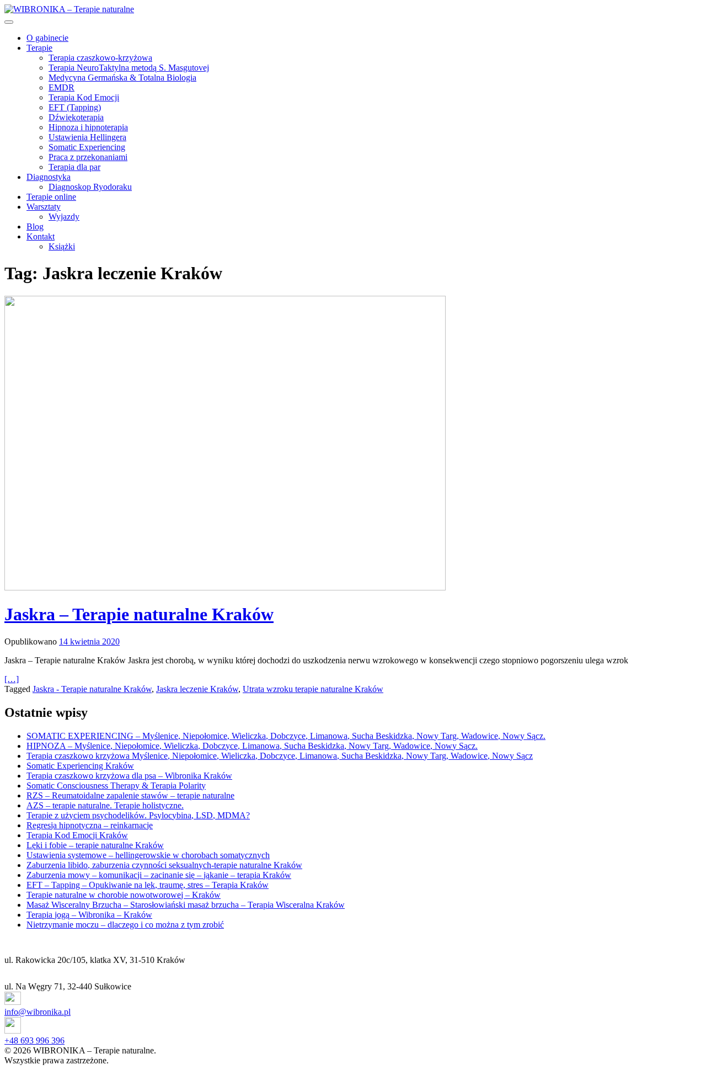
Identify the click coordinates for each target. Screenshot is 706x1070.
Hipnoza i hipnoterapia (88, 127)
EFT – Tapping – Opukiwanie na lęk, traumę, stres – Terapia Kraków (147, 885)
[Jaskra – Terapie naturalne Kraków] (353, 444)
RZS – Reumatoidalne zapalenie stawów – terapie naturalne (130, 795)
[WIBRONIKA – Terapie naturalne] (69, 9)
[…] (11, 679)
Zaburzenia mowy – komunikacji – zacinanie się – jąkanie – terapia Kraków (158, 875)
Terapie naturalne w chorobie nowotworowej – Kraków (123, 894)
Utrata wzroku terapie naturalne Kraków (313, 689)
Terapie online (51, 196)
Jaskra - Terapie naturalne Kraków (92, 689)
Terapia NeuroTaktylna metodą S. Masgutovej (129, 67)
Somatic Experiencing (87, 147)
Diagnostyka (48, 177)
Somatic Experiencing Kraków (80, 765)
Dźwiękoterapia (76, 117)
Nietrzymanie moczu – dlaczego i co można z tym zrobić (125, 924)
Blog (35, 226)
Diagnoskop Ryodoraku (90, 186)
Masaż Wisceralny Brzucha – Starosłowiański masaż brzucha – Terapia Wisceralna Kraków (185, 904)
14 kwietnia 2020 (89, 641)
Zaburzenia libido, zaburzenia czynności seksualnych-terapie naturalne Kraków (164, 865)
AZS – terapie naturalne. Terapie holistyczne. (105, 805)
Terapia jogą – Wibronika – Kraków (89, 914)
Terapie (39, 47)
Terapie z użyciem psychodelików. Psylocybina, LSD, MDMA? (138, 815)
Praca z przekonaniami (88, 157)
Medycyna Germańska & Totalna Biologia (122, 77)
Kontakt (40, 236)
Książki (62, 246)
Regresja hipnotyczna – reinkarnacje (89, 825)
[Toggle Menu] (8, 22)
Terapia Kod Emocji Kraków (77, 835)
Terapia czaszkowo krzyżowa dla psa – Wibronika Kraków (129, 775)
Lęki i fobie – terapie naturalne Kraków (95, 845)
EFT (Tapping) (75, 107)
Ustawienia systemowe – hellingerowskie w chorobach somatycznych (148, 855)
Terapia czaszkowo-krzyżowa (100, 57)
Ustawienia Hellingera (87, 137)
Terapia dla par (74, 167)
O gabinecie (47, 37)
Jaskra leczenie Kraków (197, 689)
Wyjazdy (64, 216)
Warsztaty (43, 206)
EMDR (61, 87)
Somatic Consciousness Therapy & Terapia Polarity (116, 785)
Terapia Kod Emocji (84, 97)
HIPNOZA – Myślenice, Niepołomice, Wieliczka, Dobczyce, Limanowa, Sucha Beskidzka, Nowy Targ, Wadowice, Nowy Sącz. (252, 745)
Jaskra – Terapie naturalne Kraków (139, 614)
